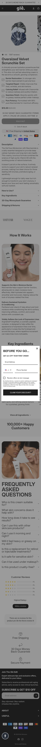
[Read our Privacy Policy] (37, 381)
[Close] (37, 348)
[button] (5, 735)
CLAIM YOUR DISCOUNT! (20, 392)
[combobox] (8, 370)
